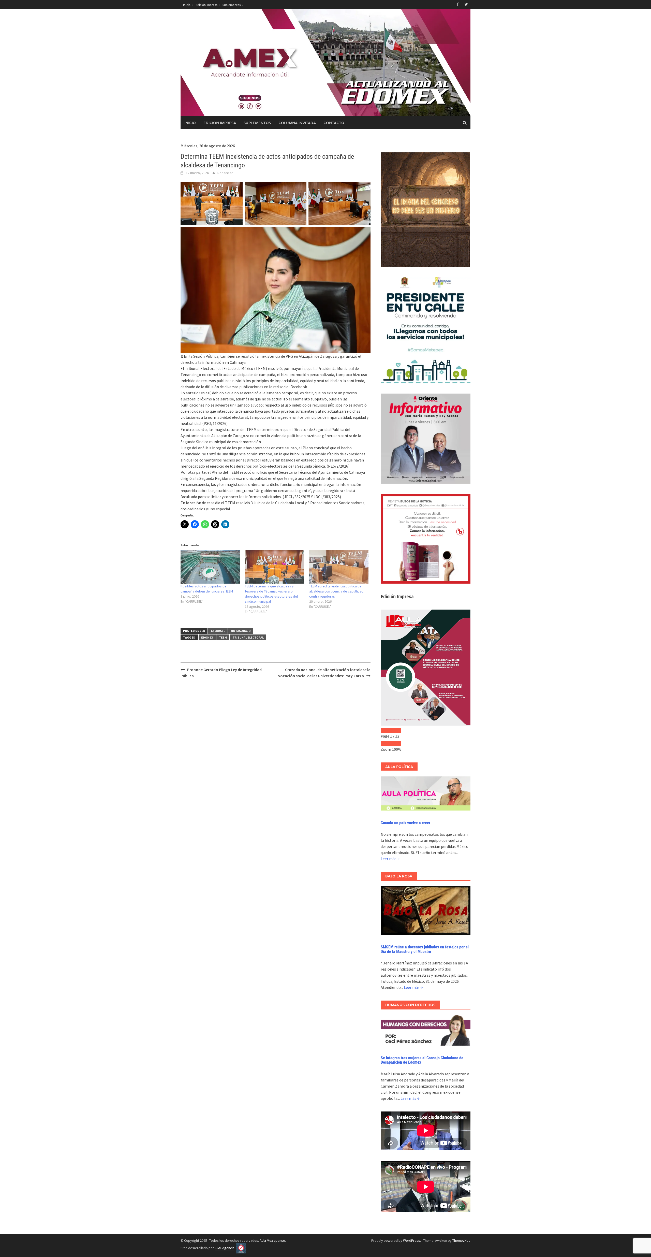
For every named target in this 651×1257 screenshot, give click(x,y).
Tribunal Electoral (248, 637)
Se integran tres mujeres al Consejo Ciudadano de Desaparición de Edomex (422, 1060)
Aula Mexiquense (272, 1240)
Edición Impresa (206, 5)
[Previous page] (386, 730)
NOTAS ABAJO (241, 631)
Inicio (186, 5)
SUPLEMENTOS (257, 122)
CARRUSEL (218, 631)
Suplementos (232, 5)
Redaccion (225, 172)
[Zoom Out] (386, 743)
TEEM (223, 637)
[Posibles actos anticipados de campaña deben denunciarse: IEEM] (210, 567)
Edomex (207, 637)
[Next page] (396, 730)
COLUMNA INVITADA (297, 122)
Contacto (333, 122)
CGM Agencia (224, 1248)
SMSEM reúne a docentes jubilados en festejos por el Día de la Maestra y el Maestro (425, 949)
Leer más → (390, 858)
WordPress (411, 1240)
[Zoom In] (396, 743)
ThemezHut (461, 1240)
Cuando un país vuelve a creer (405, 822)
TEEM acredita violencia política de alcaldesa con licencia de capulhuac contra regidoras (336, 591)
